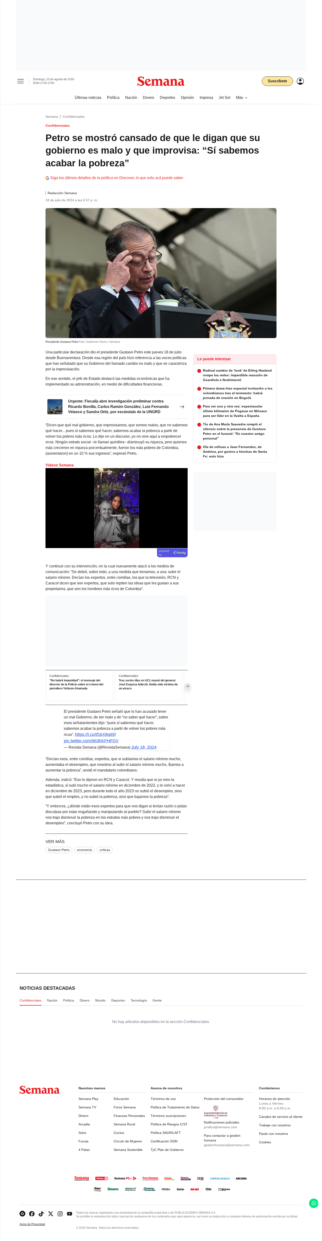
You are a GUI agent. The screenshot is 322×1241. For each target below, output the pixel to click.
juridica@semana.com (220, 1127)
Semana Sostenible (128, 1150)
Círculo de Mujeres (128, 1141)
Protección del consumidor (224, 1099)
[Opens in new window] (32, 1214)
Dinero (83, 1116)
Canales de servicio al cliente (280, 1117)
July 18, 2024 (144, 747)
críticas (104, 850)
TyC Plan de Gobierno (167, 1150)
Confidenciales (74, 116)
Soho (82, 1133)
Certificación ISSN (164, 1141)
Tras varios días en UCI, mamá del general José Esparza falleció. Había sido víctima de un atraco (148, 684)
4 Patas (84, 1150)
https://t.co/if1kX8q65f (95, 734)
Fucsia (83, 1141)
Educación (121, 1099)
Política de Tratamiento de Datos (175, 1107)
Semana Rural (124, 1124)
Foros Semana (125, 1107)
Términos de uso (163, 1099)
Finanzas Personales (129, 1116)
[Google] (22, 1214)
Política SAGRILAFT (166, 1133)
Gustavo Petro (59, 850)
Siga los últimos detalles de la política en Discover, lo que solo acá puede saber (116, 178)
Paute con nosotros (273, 1134)
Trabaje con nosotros (275, 1125)
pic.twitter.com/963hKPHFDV (91, 740)
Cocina (119, 1133)
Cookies (265, 1142)
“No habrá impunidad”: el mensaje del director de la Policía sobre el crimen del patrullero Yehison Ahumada (76, 684)
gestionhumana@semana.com (227, 1145)
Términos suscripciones (168, 1116)
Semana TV (87, 1107)
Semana (51, 116)
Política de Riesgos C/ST (169, 1124)
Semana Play (88, 1099)
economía (84, 850)
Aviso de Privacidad (37, 1224)
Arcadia (84, 1124)
